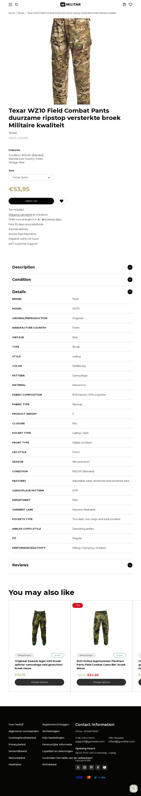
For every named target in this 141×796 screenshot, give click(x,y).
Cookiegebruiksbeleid (22, 737)
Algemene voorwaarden (24, 731)
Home (12, 13)
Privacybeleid (17, 744)
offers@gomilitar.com (121, 741)
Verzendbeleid (18, 751)
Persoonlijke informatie (57, 744)
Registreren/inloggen (55, 724)
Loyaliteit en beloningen (57, 751)
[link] (24, 655)
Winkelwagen (51, 731)
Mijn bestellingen (53, 737)
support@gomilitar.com (90, 741)
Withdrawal (49, 764)
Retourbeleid (17, 757)
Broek (21, 13)
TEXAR (13, 133)
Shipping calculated (20, 214)
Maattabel (15, 764)
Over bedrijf (16, 724)
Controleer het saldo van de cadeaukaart (67, 757)
